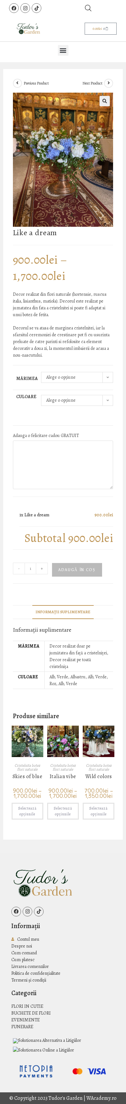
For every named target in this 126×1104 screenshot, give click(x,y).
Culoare (26, 397)
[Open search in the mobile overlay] (88, 8)
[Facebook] (14, 8)
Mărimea (27, 378)
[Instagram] (25, 8)
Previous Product (36, 83)
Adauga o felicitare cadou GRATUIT (46, 435)
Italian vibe (63, 777)
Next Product (92, 83)
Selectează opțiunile (27, 811)
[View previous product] (17, 83)
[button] (63, 50)
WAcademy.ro (101, 1098)
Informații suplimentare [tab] (63, 612)
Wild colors (98, 777)
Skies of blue (28, 777)
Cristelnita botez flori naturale (27, 767)
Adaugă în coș (77, 570)
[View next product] (108, 83)
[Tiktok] (36, 8)
